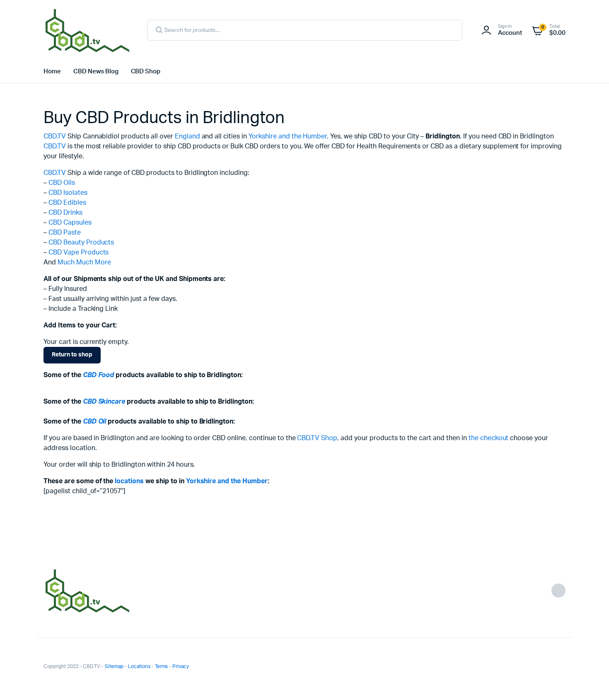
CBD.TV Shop (317, 438)
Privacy (180, 666)
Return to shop (72, 355)
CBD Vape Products (78, 252)
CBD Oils (61, 182)
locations (129, 481)
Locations (139, 666)
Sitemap (114, 666)
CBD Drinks (65, 212)
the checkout (489, 438)
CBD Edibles (67, 202)
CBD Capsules (70, 222)
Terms (161, 666)
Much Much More (84, 262)
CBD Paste (64, 232)
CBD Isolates (67, 192)
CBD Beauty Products (81, 242)
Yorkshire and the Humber (288, 136)
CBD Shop (146, 71)
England (187, 136)
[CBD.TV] (87, 30)
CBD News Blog (95, 71)
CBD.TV (55, 136)
